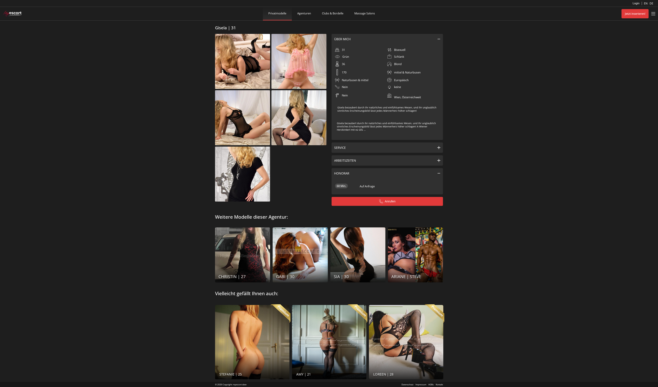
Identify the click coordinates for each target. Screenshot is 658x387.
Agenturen (304, 13)
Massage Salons (364, 13)
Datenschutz (407, 384)
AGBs (431, 384)
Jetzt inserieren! (635, 14)
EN (646, 3)
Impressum (421, 384)
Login (636, 3)
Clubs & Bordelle (332, 13)
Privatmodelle (277, 13)
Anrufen (390, 201)
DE (651, 3)
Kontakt (439, 384)
